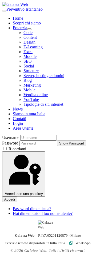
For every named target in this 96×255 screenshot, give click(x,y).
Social (28, 66)
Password (10, 143)
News (18, 109)
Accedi (9, 199)
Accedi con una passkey (24, 194)
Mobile (29, 90)
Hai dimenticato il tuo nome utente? (43, 213)
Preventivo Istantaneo (24, 9)
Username (10, 137)
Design (29, 42)
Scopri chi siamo (27, 23)
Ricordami (16, 149)
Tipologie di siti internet (43, 104)
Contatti (19, 118)
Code (28, 32)
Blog (27, 80)
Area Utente (23, 128)
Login (18, 123)
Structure (31, 71)
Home (18, 18)
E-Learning (33, 47)
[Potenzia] (29, 29)
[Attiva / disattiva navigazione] (4, 10)
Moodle (30, 56)
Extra (28, 51)
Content (30, 37)
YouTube (31, 99)
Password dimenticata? (32, 208)
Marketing (32, 85)
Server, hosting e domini (43, 75)
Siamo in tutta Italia (29, 114)
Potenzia (20, 28)
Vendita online (35, 94)
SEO (27, 61)
